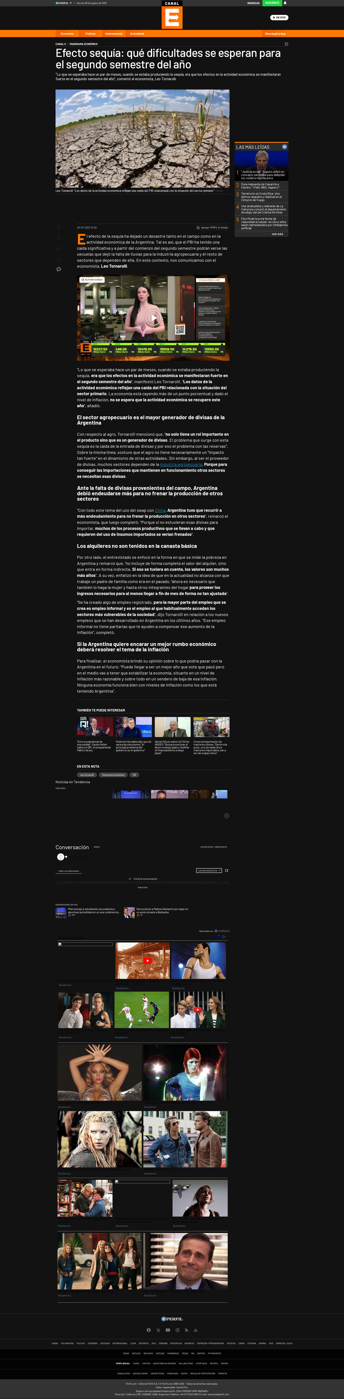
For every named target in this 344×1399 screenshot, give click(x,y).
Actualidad (137, 33)
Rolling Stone (186, 1363)
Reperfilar (176, 1343)
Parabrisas (173, 1353)
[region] (143, 889)
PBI (134, 774)
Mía (192, 1353)
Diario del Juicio (284, 1343)
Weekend (148, 1353)
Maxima (224, 1363)
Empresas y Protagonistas (210, 1343)
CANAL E (61, 44)
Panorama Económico (113, 774)
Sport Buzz (201, 1363)
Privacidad (172, 1373)
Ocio (154, 1343)
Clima (133, 1343)
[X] (158, 1330)
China (160, 510)
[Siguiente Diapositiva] (226, 815)
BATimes (201, 1353)
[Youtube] (168, 1330)
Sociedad (105, 1343)
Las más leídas (252, 146)
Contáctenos (157, 1373)
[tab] (69, 871)
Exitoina (252, 1343)
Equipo (184, 1373)
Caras (241, 1343)
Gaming (262, 1343)
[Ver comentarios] (285, 45)
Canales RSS (123, 1373)
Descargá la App (275, 33)
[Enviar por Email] (59, 259)
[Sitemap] (195, 1330)
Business (189, 1343)
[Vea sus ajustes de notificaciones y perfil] (285, 3)
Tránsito (222, 1373)
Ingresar (253, 3)
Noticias (231, 1343)
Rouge (185, 1353)
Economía (67, 33)
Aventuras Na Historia (164, 1363)
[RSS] (186, 1330)
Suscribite (272, 2)
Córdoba (163, 1343)
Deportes (144, 1343)
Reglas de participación (202, 1373)
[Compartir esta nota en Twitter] (59, 237)
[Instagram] (177, 1330)
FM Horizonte (214, 1353)
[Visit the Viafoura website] (222, 930)
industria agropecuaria (181, 464)
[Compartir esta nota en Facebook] (59, 227)
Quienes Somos (140, 1373)
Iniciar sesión (206, 847)
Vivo (271, 1343)
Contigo (146, 1363)
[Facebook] (149, 1330)
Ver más (277, 234)
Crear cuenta (221, 847)
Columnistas (67, 1343)
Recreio (214, 1363)
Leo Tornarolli (87, 774)
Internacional (113, 33)
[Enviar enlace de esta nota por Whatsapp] (59, 248)
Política (90, 33)
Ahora (55, 1343)
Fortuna (160, 1353)
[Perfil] (172, 1320)
